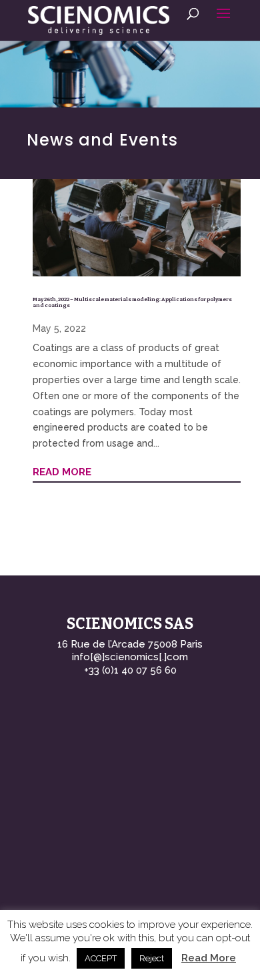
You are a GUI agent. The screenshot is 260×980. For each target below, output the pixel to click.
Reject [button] (151, 958)
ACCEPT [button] (101, 958)
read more (62, 472)
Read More (208, 958)
